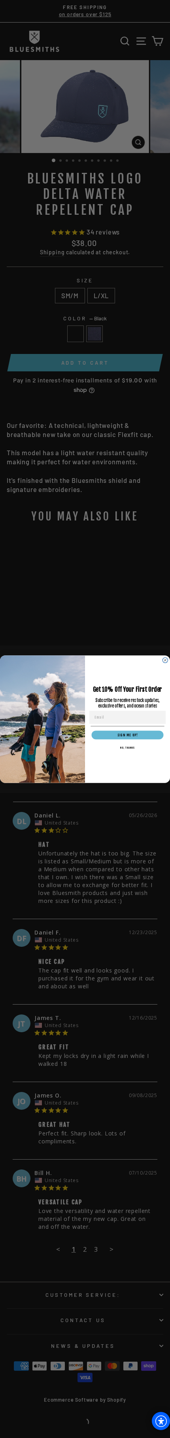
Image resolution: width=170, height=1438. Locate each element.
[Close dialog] (165, 659)
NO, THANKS (127, 748)
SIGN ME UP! (127, 735)
